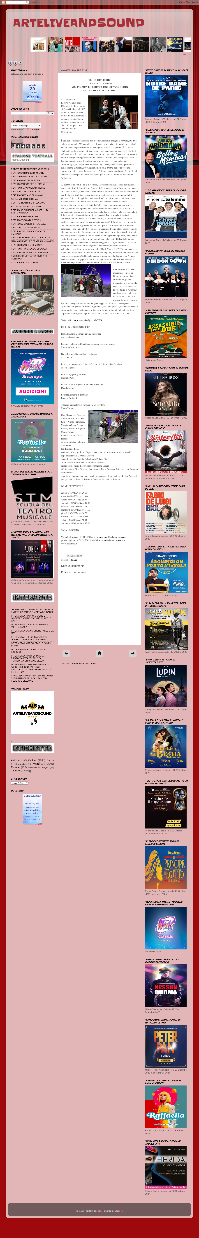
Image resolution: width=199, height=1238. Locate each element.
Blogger (118, 1211)
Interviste (22, 764)
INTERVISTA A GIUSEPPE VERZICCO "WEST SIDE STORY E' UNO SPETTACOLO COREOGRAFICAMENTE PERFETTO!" (31, 668)
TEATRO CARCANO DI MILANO (27, 195)
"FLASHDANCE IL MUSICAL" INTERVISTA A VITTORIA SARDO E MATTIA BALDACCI (32, 610)
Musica (37, 764)
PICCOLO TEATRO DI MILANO (26, 206)
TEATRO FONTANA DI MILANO (26, 228)
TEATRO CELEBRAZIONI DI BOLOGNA (30, 237)
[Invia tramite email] (68, 555)
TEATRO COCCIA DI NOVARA (26, 220)
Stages (45, 767)
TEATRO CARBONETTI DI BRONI (28, 184)
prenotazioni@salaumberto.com (111, 536)
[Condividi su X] (74, 555)
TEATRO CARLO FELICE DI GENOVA (30, 252)
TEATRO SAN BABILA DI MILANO (27, 173)
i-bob (98, 1211)
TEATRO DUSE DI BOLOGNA (25, 191)
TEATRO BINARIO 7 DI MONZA (26, 245)
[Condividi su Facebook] (77, 555)
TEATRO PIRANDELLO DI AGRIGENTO (30, 177)
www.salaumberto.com (112, 540)
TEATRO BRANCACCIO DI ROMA (28, 188)
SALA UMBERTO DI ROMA (24, 199)
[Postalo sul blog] (71, 555)
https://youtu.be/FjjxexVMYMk (88, 320)
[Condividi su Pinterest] (80, 555)
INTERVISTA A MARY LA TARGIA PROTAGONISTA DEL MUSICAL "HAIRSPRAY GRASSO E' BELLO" (28, 658)
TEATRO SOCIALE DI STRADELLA (28, 224)
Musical (15, 767)
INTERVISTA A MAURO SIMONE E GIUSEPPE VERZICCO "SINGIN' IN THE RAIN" (31, 618)
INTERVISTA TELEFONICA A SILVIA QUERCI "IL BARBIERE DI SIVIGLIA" (29, 638)
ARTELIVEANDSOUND (79, 22)
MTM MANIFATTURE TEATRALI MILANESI (32, 241)
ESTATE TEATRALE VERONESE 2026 (30, 169)
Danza (50, 760)
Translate (34, 129)
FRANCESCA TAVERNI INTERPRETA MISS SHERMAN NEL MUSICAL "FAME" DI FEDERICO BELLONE (32, 678)
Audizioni (15, 760)
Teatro (74, 560)
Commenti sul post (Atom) (83, 663)
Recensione (32, 767)
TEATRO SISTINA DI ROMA (25, 216)
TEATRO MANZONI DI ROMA (25, 180)
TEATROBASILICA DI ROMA (25, 262)
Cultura (32, 760)
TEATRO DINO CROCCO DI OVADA (29, 249)
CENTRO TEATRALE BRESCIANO (28, 203)
